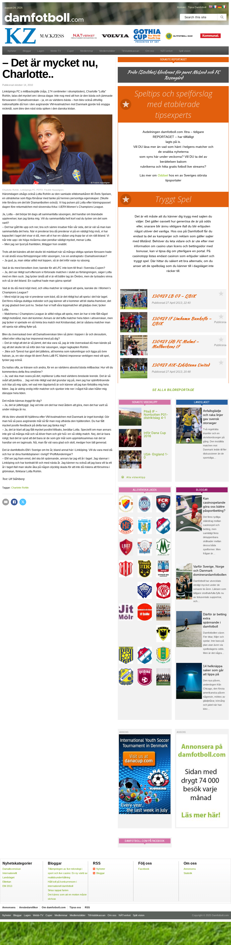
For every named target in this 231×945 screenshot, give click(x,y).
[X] (22, 502)
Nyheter (12, 51)
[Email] (5, 502)
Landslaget (8, 877)
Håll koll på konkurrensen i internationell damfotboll (62, 883)
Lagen (40, 51)
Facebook (143, 868)
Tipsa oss (75, 907)
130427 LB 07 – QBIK (174, 296)
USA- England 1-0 (156, 455)
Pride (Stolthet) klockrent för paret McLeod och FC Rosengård (173, 75)
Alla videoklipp (136, 477)
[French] (215, 7)
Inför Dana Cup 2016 (155, 434)
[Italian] (224, 7)
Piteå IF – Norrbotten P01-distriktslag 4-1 (156, 414)
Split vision (184, 51)
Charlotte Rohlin (20, 487)
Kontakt (181, 7)
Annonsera (190, 868)
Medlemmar (86, 51)
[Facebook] (14, 502)
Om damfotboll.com (54, 907)
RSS (87, 907)
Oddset (163, 175)
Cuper (70, 51)
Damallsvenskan (11, 868)
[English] (210, 7)
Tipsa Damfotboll (197, 7)
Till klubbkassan (130, 51)
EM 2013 (7, 886)
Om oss (150, 51)
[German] (219, 7)
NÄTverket (167, 51)
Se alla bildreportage (173, 390)
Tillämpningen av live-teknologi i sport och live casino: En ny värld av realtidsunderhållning (68, 873)
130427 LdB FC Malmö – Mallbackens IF (175, 343)
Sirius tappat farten (58, 890)
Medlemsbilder (107, 51)
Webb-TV (56, 51)
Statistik (188, 873)
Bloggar (27, 51)
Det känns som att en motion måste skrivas (67, 896)
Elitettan (6, 881)
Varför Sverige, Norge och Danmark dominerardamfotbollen (209, 570)
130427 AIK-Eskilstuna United (180, 365)
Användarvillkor (28, 907)
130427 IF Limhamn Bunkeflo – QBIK (181, 320)
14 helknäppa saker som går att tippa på (213, 670)
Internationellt (9, 873)
